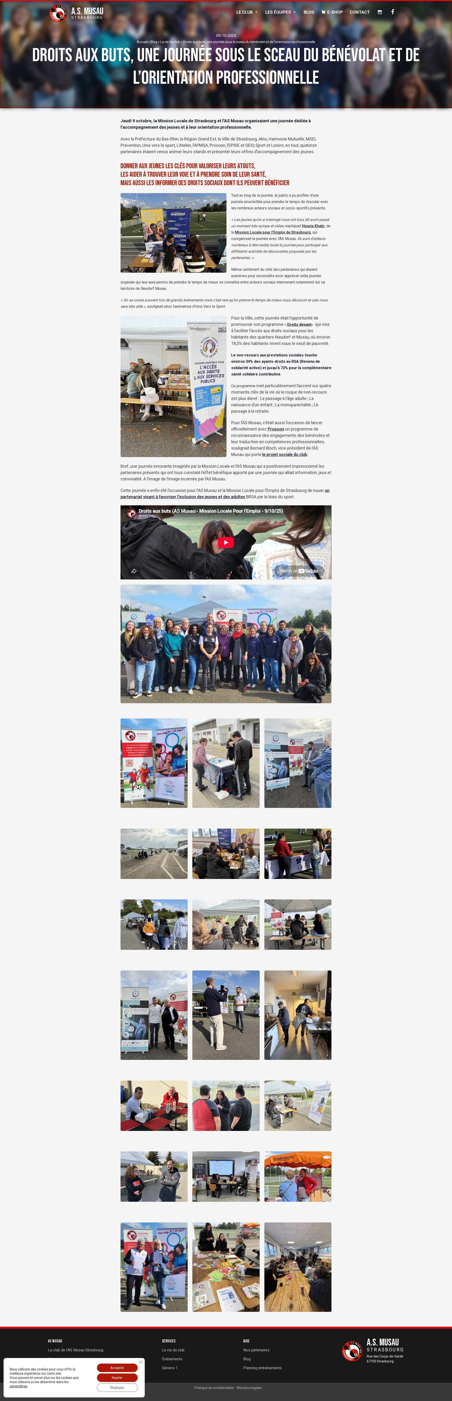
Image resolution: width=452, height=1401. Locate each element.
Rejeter (117, 1378)
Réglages (117, 1387)
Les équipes (278, 12)
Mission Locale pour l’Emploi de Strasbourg (273, 232)
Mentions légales (249, 1388)
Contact (360, 12)
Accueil (142, 42)
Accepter (117, 1368)
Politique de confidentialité (214, 1388)
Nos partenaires (256, 1350)
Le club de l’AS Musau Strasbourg (75, 1350)
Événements (172, 1359)
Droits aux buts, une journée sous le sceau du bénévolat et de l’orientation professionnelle (249, 42)
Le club (244, 12)
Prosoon (276, 429)
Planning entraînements (262, 1368)
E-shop (335, 12)
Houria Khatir (313, 226)
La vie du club (170, 42)
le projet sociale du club (284, 454)
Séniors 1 (170, 1368)
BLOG (309, 12)
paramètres (18, 1386)
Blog (154, 42)
